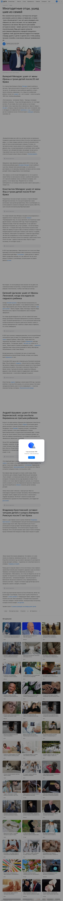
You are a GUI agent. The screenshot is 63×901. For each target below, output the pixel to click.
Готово (31, 457)
